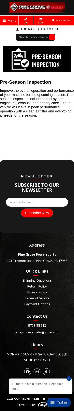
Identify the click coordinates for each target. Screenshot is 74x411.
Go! (51, 37)
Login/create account (39, 29)
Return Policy (37, 286)
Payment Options (37, 304)
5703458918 (37, 325)
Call (26, 22)
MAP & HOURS (62, 20)
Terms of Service (37, 298)
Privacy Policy (37, 292)
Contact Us (37, 316)
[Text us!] (59, 403)
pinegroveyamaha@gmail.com (37, 332)
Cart (40, 22)
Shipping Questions (37, 280)
